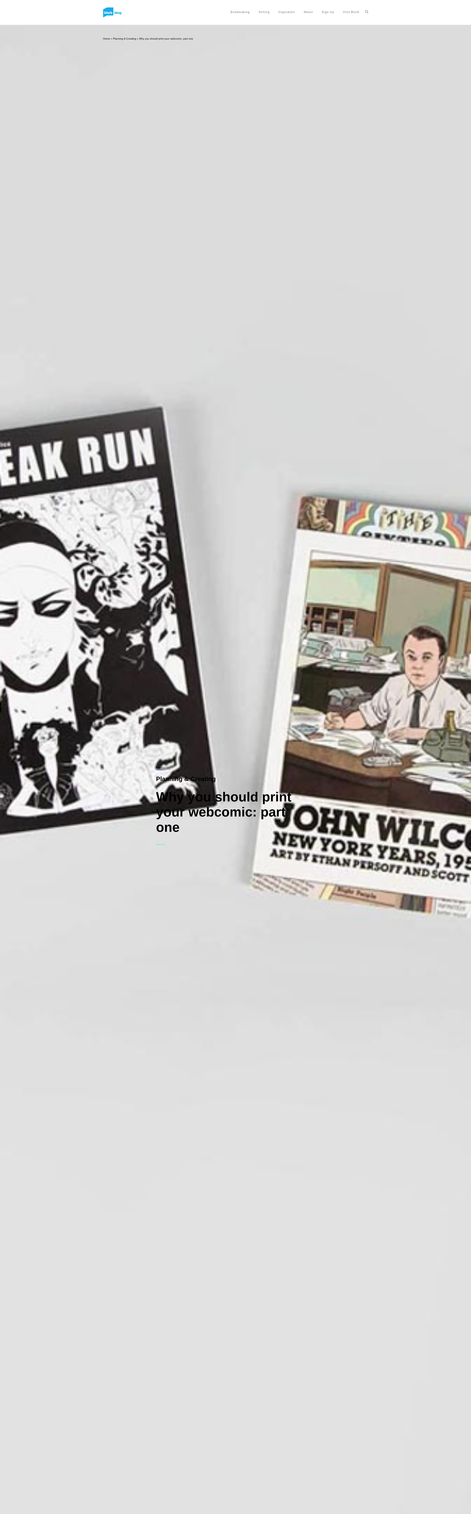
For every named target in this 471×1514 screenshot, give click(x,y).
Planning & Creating (124, 38)
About (308, 12)
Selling (264, 12)
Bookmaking (240, 12)
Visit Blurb (351, 12)
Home (106, 38)
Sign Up (328, 12)
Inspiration (286, 12)
